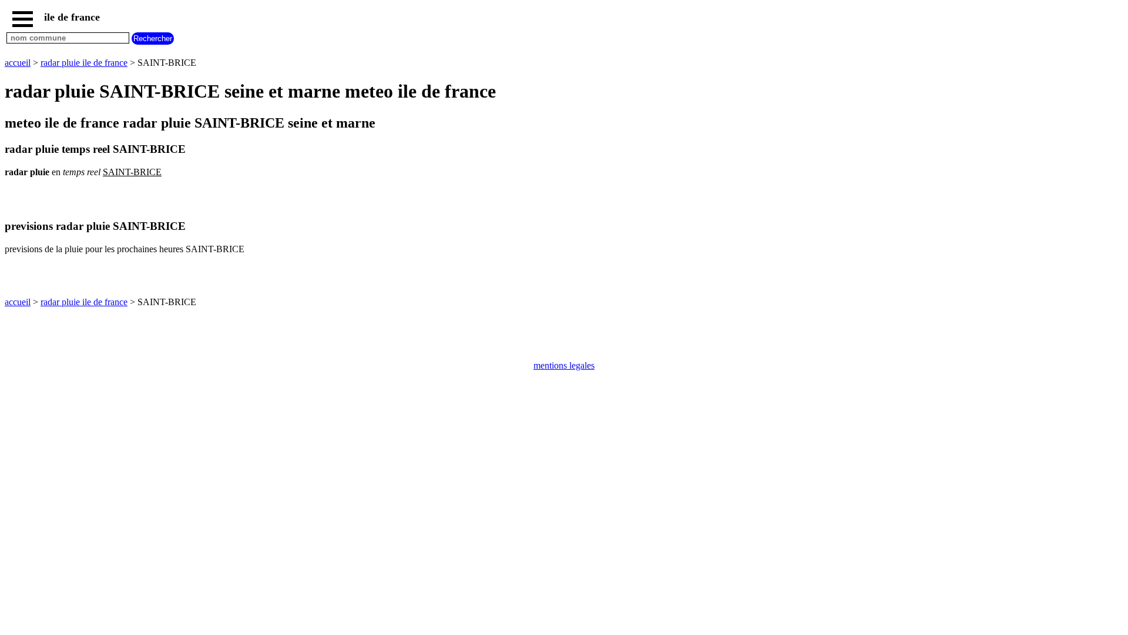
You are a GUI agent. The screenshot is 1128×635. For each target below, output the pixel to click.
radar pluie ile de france (84, 63)
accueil (18, 63)
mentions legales (564, 365)
